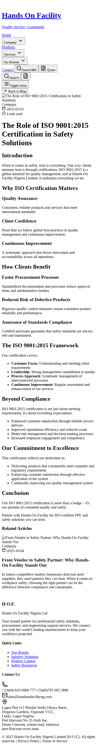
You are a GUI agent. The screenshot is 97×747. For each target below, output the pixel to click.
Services (10, 54)
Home (6, 35)
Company (11, 42)
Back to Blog (17, 91)
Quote (50, 70)
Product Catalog (23, 661)
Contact (8, 70)
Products (8, 47)
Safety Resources (24, 665)
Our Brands (12, 62)
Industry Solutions (24, 657)
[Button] (25, 76)
